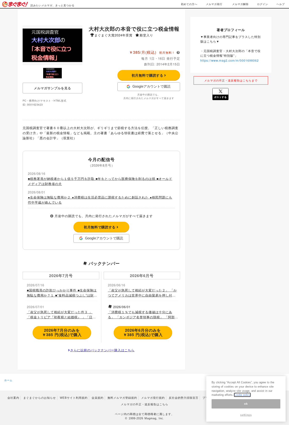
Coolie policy (242, 394)
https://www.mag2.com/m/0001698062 (229, 60)
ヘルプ (281, 4)
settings (246, 415)
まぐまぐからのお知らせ (39, 397)
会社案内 (13, 397)
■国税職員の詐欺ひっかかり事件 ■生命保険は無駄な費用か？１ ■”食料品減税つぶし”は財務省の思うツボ (62, 293)
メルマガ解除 (240, 4)
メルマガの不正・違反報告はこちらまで (230, 80)
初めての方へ (189, 4)
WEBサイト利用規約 (74, 397)
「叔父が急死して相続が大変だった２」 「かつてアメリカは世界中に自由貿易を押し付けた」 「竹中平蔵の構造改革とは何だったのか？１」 (142, 293)
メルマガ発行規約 (153, 397)
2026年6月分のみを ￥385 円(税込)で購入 (143, 332)
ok (246, 403)
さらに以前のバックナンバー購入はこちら (102, 350)
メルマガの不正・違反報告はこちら (144, 404)
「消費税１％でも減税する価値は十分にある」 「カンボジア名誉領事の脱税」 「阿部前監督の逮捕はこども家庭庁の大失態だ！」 (142, 315)
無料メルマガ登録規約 (122, 397)
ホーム (8, 380)
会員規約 (97, 397)
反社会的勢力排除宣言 (183, 397)
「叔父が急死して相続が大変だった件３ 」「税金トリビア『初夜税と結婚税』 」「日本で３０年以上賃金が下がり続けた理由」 (61, 315)
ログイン (262, 4)
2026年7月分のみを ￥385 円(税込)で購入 (62, 332)
